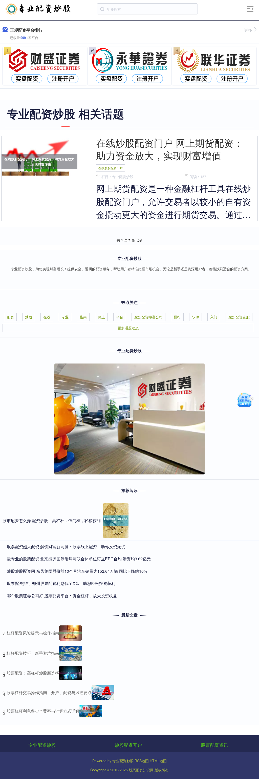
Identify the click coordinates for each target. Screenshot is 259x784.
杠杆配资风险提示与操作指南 (33, 633)
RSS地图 (142, 760)
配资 (10, 316)
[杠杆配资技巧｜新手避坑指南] (70, 653)
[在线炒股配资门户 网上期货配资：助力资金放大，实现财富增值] (39, 161)
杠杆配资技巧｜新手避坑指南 (33, 653)
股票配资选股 (239, 316)
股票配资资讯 (214, 744)
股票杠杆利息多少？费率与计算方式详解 (43, 711)
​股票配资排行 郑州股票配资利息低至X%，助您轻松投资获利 (61, 583)
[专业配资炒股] (38, 8)
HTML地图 (158, 760)
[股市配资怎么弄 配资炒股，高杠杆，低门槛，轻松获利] (115, 520)
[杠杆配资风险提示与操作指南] (70, 633)
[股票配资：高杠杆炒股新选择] (70, 673)
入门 (213, 316)
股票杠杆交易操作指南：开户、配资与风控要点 (49, 692)
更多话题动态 (128, 327)
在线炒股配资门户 (110, 168)
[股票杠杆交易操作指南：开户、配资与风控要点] (103, 692)
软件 (195, 316)
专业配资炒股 (42, 744)
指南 (83, 316)
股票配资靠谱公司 (148, 316)
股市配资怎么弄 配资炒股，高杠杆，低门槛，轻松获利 (52, 520)
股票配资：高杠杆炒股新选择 (33, 673)
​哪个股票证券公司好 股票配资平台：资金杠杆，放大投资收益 (62, 596)
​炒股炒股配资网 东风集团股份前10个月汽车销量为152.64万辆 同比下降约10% (77, 571)
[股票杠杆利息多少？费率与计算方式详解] (90, 711)
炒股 (28, 316)
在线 (46, 316)
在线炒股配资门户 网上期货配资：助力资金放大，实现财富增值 (169, 149)
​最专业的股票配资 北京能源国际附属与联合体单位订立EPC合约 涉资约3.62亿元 (79, 559)
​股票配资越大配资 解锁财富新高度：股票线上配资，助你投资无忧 (66, 546)
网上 (101, 316)
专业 (65, 316)
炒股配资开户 (128, 744)
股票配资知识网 (141, 769)
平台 (119, 316)
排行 (177, 316)
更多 (248, 30)
